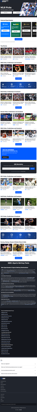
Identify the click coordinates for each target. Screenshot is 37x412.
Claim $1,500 (26, 30)
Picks (5, 12)
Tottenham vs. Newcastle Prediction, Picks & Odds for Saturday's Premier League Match (30, 123)
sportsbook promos (6, 295)
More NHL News (18, 144)
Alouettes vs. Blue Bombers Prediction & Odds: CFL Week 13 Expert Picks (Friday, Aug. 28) (30, 253)
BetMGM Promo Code (4, 314)
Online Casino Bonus (3, 391)
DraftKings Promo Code (5, 317)
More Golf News (18, 212)
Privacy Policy (23, 171)
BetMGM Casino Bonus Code (5, 335)
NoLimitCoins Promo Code (5, 353)
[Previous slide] (34, 46)
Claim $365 (15, 31)
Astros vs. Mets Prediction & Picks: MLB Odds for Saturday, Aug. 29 (30, 103)
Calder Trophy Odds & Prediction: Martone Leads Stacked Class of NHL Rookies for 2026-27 (6, 139)
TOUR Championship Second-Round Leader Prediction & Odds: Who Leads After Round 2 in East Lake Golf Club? (18, 207)
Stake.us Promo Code (4, 351)
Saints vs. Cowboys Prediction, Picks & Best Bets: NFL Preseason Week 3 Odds (18, 187)
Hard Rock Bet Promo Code (5, 323)
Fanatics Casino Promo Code (5, 341)
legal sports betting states (10, 286)
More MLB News (18, 107)
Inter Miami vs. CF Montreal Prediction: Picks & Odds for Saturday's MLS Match (6, 123)
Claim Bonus (5, 30)
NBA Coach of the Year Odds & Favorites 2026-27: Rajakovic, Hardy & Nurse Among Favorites (30, 74)
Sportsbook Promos (3, 381)
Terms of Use (2, 394)
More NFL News (18, 192)
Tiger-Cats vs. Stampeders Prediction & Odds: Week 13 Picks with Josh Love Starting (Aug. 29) (18, 253)
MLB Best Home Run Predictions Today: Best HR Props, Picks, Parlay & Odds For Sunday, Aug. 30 (18, 57)
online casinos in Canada (28, 304)
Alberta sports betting (17, 290)
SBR (2, 269)
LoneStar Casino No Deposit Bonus (6, 348)
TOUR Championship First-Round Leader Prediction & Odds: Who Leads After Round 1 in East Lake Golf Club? (30, 207)
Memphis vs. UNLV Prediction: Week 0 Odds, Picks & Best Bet (30, 57)
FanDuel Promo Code (4, 319)
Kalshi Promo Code (4, 326)
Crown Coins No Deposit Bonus (6, 346)
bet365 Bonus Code (4, 312)
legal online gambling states (19, 286)
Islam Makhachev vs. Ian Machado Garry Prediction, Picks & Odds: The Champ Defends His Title (18, 227)
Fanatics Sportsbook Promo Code (6, 321)
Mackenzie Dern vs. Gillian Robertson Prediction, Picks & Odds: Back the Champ (6, 227)
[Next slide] (35, 20)
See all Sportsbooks (18, 39)
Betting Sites (2, 387)
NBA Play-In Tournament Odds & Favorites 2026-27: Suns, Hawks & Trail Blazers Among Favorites (18, 74)
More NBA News (18, 78)
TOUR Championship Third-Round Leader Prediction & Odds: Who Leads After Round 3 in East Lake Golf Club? (6, 207)
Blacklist (2, 382)
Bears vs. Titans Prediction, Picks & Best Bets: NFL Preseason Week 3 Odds (5, 187)
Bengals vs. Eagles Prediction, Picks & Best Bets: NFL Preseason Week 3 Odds (30, 187)
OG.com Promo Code (4, 328)
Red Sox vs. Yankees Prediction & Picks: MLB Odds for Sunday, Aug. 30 (6, 57)
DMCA (1, 399)
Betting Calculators (3, 384)
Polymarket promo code (15, 280)
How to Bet (2, 386)
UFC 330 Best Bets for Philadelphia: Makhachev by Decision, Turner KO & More (30, 227)
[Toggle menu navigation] (36, 1)
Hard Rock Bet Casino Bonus (5, 342)
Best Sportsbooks (3, 389)
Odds (18, 12)
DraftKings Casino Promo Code (6, 339)
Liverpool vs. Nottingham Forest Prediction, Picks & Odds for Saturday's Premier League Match (18, 123)
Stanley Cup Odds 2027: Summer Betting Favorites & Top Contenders (18, 139)
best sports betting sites (11, 270)
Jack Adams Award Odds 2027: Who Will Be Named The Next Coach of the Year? (30, 139)
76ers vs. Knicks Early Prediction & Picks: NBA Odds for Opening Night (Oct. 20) (6, 74)
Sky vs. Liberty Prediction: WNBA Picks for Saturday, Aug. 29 (6, 253)
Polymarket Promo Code (5, 330)
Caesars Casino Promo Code (5, 337)
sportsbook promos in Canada (8, 296)
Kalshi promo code (6, 280)
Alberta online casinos (31, 290)
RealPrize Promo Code (4, 350)
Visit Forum (5, 157)
